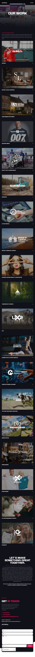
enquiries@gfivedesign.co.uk (10, 616)
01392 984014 (6, 612)
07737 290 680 (6, 614)
